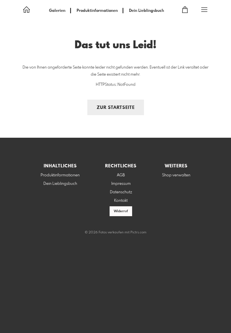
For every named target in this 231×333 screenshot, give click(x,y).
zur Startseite (116, 107)
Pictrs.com (138, 232)
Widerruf (121, 211)
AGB (121, 175)
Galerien (57, 11)
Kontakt (121, 201)
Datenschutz (121, 192)
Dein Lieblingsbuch (146, 11)
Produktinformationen (97, 11)
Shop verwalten (176, 175)
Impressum (121, 184)
